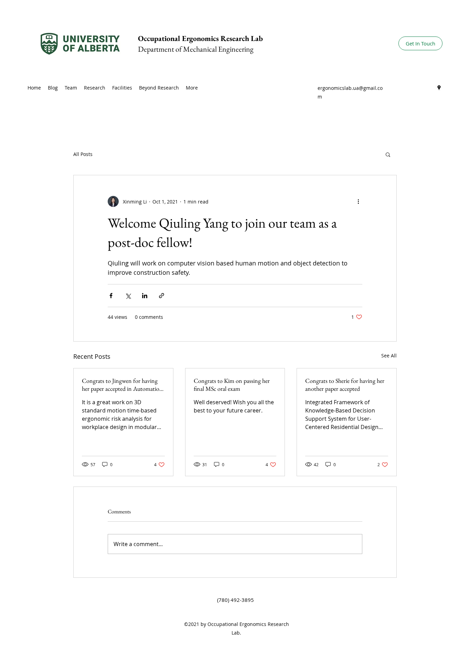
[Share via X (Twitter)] (128, 295)
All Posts (83, 154)
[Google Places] (439, 87)
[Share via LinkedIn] (144, 295)
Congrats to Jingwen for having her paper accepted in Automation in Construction (122, 385)
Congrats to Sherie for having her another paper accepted (344, 385)
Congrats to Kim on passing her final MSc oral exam (232, 385)
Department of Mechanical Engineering (196, 49)
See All (389, 355)
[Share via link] (161, 295)
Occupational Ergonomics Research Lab (200, 38)
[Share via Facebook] (111, 295)
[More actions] (358, 201)
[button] (388, 154)
